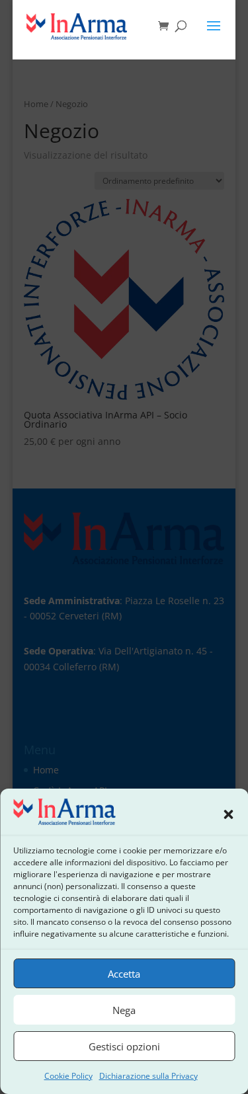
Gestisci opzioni (124, 1046)
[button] (228, 814)
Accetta (124, 973)
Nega (124, 1010)
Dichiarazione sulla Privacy (148, 1075)
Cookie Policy (68, 1075)
